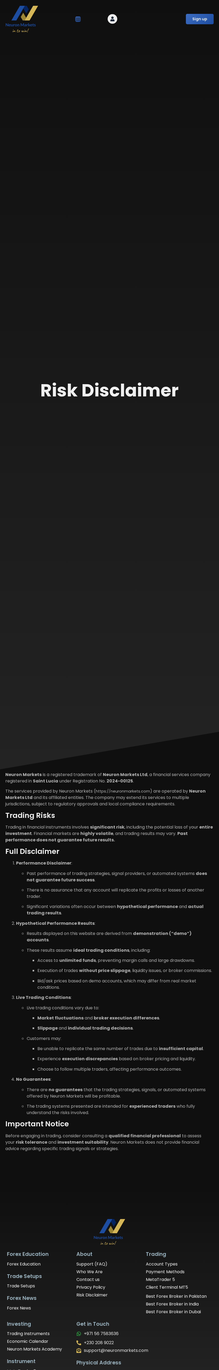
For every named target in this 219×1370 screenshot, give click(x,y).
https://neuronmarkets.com (123, 791)
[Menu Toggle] (78, 19)
